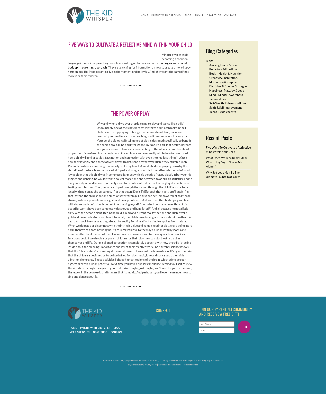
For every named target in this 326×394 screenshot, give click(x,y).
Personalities (217, 99)
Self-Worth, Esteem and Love (227, 103)
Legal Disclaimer (135, 365)
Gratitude (214, 15)
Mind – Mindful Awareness (226, 95)
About (199, 15)
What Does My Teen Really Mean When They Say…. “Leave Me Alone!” (227, 162)
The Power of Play (130, 113)
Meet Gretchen (80, 332)
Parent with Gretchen (166, 15)
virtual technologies (159, 63)
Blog (188, 15)
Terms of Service (190, 365)
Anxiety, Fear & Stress (223, 65)
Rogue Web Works (215, 360)
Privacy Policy (151, 365)
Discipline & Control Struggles (228, 86)
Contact (230, 15)
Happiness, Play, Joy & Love (226, 90)
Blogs (209, 61)
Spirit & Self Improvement (225, 107)
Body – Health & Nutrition (225, 73)
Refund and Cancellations (169, 365)
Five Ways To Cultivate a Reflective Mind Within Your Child (130, 44)
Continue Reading (131, 85)
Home (144, 15)
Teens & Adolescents (222, 112)
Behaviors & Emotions (223, 69)
